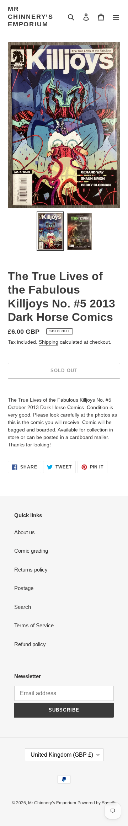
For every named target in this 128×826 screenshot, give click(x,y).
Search (22, 607)
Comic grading (31, 551)
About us (24, 532)
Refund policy (30, 644)
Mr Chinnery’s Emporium (30, 16)
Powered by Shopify (97, 802)
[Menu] (115, 17)
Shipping (48, 342)
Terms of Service (34, 625)
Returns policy (31, 570)
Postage (23, 588)
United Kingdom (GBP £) (62, 755)
